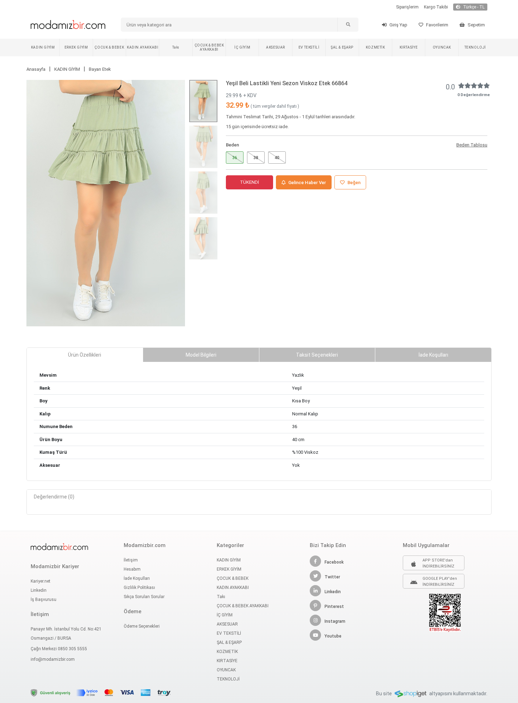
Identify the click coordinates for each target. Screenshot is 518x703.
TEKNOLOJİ (475, 47)
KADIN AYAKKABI (142, 47)
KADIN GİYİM (43, 47)
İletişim (131, 560)
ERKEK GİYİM (76, 47)
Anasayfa (35, 69)
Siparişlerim (407, 7)
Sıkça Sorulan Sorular (144, 596)
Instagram (335, 621)
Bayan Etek (100, 69)
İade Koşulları (137, 578)
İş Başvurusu (43, 599)
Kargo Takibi (436, 7)
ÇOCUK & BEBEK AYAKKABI (209, 47)
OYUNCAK (442, 47)
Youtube (333, 636)
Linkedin (39, 590)
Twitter (332, 577)
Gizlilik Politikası (139, 587)
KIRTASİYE (409, 47)
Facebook (334, 562)
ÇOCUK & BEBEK (109, 47)
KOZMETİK (375, 47)
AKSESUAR (275, 47)
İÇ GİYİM (242, 47)
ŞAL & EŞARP (342, 47)
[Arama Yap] (347, 25)
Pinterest (334, 606)
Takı (175, 47)
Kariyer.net (40, 581)
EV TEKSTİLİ (309, 47)
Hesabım (132, 569)
